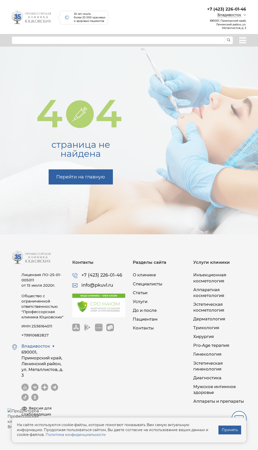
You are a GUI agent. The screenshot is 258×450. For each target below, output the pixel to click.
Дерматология (209, 318)
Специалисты (147, 283)
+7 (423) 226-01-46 (226, 9)
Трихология (206, 327)
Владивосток (229, 15)
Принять (230, 430)
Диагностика (207, 377)
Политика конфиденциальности (76, 434)
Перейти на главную (80, 177)
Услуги (140, 301)
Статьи (140, 292)
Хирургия (203, 336)
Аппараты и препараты (218, 401)
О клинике (144, 274)
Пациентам (145, 319)
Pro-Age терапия (211, 345)
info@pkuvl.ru (97, 285)
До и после (145, 310)
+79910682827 (35, 335)
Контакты (143, 327)
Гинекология (207, 354)
